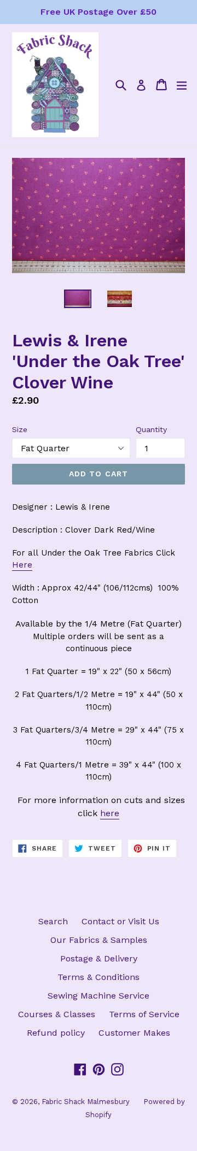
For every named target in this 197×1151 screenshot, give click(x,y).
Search (53, 921)
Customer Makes (134, 1033)
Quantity (151, 429)
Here (22, 565)
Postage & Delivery (98, 958)
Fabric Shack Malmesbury (86, 1101)
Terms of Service (144, 1014)
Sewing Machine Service (98, 995)
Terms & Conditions (98, 977)
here (109, 813)
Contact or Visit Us (120, 921)
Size (19, 429)
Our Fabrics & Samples (98, 940)
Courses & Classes (56, 1014)
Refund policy (56, 1033)
